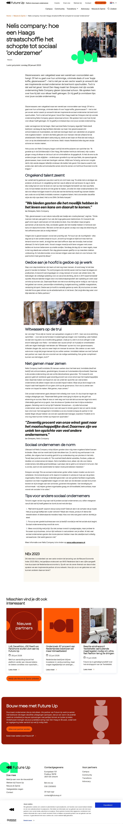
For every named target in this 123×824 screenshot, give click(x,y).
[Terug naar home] (15, 3)
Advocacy (85, 9)
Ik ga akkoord (108, 805)
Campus (48, 9)
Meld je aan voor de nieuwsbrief (19, 779)
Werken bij (78, 3)
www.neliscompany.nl (76, 542)
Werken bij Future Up (15, 783)
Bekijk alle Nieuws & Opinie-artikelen (24, 679)
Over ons (66, 3)
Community (60, 9)
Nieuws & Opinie (98, 9)
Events (57, 3)
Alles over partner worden (19, 729)
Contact (88, 3)
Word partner (100, 3)
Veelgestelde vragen (14, 789)
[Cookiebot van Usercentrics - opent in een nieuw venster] (12, 820)
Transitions (86, 778)
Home (8, 16)
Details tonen (28, 820)
